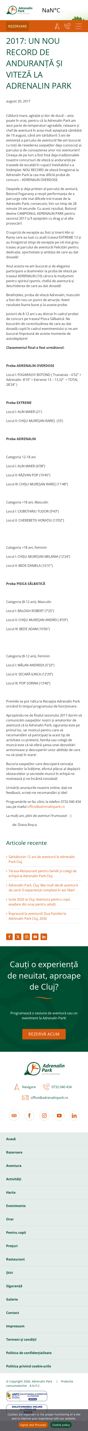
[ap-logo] (19, 7)
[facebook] (9, 937)
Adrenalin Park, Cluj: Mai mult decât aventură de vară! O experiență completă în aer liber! (43, 887)
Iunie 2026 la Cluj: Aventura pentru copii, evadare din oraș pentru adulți (40, 902)
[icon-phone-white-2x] (67, 26)
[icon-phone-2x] (45, 1087)
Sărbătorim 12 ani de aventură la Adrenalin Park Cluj (42, 859)
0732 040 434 (62, 1087)
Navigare (29, 1087)
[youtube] (35, 937)
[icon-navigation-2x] (15, 1087)
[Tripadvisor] (14, 1116)
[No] (83, 1420)
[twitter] (18, 937)
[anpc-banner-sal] (26, 1392)
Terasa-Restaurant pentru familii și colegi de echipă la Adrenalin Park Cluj (43, 873)
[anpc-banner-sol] (26, 1406)
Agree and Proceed (33, 1424)
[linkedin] (44, 937)
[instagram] (26, 937)
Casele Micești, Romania (61, 10)
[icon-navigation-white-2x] (57, 26)
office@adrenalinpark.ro (46, 806)
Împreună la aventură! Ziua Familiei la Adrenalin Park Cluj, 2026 (37, 916)
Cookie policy (61, 1424)
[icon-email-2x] (24, 1097)
